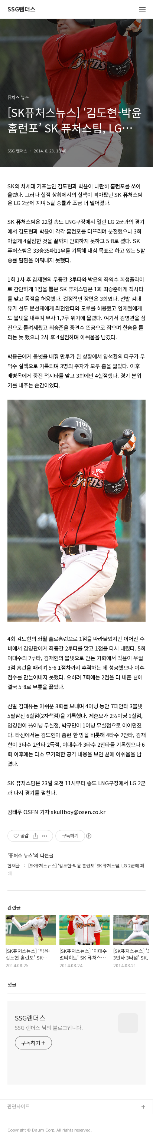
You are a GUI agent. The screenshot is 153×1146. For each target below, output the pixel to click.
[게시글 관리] (44, 835)
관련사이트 (18, 1106)
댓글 (11, 984)
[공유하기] (35, 835)
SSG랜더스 (21, 9)
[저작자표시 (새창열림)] (88, 836)
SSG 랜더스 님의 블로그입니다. (49, 1027)
